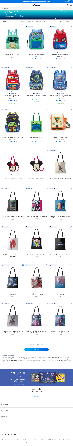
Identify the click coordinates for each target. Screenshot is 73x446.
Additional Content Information (25, 439)
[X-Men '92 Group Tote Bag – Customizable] (36, 239)
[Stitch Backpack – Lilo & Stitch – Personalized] (36, 80)
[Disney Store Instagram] (5, 434)
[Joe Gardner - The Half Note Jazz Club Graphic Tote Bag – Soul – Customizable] (60, 201)
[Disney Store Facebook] (1, 434)
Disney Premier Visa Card (8, 422)
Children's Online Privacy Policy (64, 439)
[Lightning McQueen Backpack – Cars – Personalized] (12, 80)
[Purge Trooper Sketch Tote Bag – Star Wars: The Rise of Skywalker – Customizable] (12, 316)
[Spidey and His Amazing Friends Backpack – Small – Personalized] (60, 80)
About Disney (3, 442)
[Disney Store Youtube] (15, 434)
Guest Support (4, 404)
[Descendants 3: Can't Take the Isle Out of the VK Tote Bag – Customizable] (36, 316)
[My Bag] (71, 5)
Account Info (4, 410)
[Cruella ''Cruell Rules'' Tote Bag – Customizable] (36, 201)
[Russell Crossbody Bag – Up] (60, 122)
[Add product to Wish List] (23, 27)
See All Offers (67, 1)
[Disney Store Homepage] (36, 5)
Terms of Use (16, 439)
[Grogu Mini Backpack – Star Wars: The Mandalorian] (12, 39)
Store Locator (4, 416)
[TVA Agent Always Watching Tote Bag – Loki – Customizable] (12, 201)
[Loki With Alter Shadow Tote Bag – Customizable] (60, 163)
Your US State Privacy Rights (44, 439)
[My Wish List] (67, 5)
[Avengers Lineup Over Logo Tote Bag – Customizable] (12, 277)
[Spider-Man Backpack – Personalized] (60, 39)
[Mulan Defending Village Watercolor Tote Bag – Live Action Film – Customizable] (36, 277)
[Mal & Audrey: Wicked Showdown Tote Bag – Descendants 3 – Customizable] (60, 316)
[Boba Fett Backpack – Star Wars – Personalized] (12, 122)
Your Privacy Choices (54, 439)
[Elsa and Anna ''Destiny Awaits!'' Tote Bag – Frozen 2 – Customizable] (60, 277)
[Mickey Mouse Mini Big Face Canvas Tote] (36, 163)
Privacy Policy (35, 439)
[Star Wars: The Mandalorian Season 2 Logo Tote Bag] (60, 239)
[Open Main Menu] (2, 5)
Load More (36, 349)
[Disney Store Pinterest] (12, 434)
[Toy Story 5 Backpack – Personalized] (36, 39)
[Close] (72, 1)
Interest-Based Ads (11, 442)
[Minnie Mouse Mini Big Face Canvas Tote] (12, 163)
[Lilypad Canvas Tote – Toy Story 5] (36, 122)
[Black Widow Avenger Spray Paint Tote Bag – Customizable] (12, 239)
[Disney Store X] (8, 434)
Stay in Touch (4, 428)
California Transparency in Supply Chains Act (24, 442)
